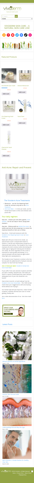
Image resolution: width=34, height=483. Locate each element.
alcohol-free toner (23, 226)
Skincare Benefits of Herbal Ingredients (13, 361)
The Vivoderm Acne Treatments (17, 200)
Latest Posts (7, 324)
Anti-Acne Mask (9, 209)
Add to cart (6, 94)
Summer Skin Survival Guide (10, 394)
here (3, 298)
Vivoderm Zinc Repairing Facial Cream (13, 235)
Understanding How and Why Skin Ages (13, 427)
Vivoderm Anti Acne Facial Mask (11, 283)
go (16, 16)
